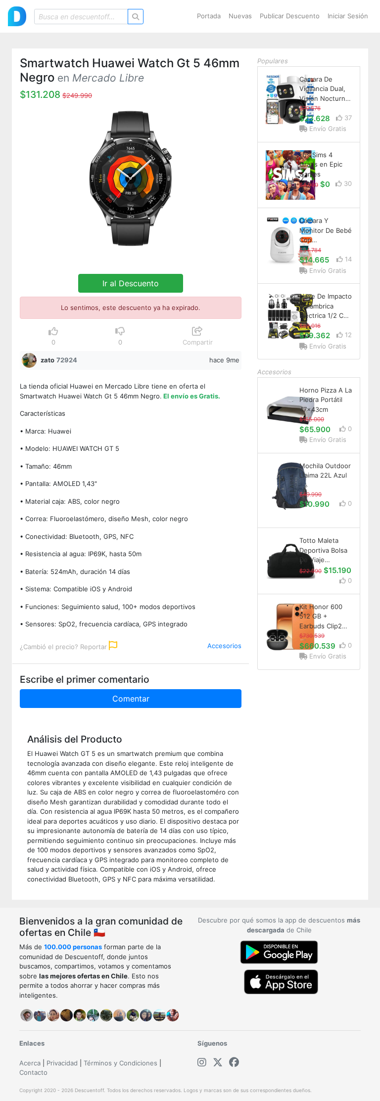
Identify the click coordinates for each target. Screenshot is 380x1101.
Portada (209, 16)
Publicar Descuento (290, 16)
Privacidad (62, 1063)
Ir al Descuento (130, 283)
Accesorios (224, 646)
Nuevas (240, 16)
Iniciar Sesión (348, 16)
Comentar (130, 699)
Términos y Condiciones (120, 1063)
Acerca (30, 1063)
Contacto (33, 1072)
